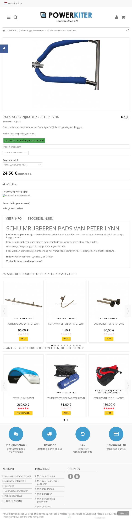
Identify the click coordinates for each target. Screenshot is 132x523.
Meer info (13, 218)
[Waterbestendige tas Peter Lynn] (66, 376)
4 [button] (61, 345)
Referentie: (8, 121)
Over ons (9, 485)
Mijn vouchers (44, 506)
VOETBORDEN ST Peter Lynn (109, 323)
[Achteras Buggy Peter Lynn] (23, 302)
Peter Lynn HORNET (23, 398)
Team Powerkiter (13, 500)
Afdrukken (11, 184)
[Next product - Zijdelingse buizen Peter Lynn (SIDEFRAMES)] (128, 30)
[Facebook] (70, 476)
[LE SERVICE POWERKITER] (66, 195)
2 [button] (55, 345)
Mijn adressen (44, 493)
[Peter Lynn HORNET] (23, 376)
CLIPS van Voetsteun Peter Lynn (66, 323)
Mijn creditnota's (45, 488)
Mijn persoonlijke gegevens (46, 500)
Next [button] (128, 311)
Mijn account (42, 468)
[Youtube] (77, 476)
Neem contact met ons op (17, 476)
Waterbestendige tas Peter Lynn (66, 398)
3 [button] (58, 345)
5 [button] (64, 345)
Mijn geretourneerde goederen (48, 482)
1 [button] (52, 345)
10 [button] (80, 345)
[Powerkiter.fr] (66, 17)
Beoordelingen (40, 218)
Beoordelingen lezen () (16, 203)
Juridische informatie (15, 481)
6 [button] (67, 345)
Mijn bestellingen (46, 476)
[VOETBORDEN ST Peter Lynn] (109, 302)
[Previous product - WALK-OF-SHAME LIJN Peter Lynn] (126, 30)
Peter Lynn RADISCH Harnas (109, 398)
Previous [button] (4, 311)
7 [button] (70, 345)
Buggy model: (11, 160)
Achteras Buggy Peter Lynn (23, 323)
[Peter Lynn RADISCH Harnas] (109, 376)
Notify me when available (15, 153)
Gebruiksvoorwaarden (16, 490)
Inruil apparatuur (13, 495)
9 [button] (77, 345)
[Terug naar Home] (4, 31)
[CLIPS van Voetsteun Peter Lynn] (66, 302)
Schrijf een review (13, 208)
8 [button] (73, 345)
